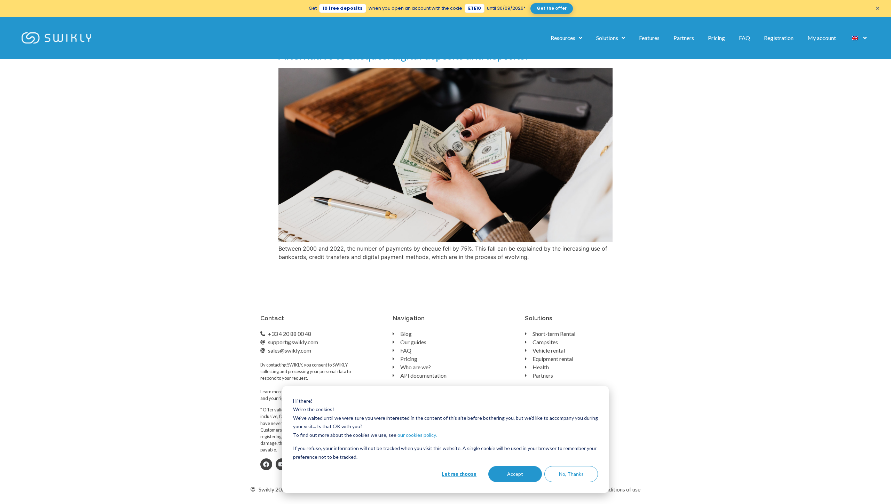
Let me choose (459, 474)
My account (821, 37)
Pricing (716, 37)
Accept (515, 474)
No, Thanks (571, 474)
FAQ (744, 37)
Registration (779, 37)
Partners (683, 37)
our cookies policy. (417, 435)
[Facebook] (266, 464)
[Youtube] (281, 464)
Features (649, 37)
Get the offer (552, 8)
